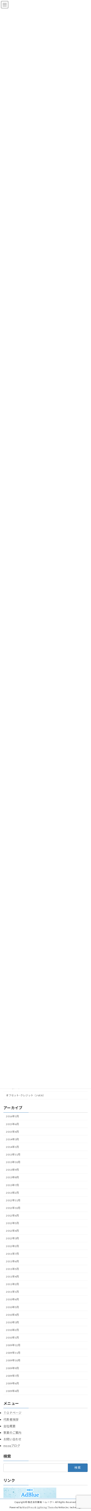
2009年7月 (12, 1375)
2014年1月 (12, 1147)
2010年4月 (12, 1314)
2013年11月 (13, 1154)
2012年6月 (12, 1215)
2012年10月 (13, 1208)
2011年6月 (12, 1261)
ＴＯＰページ (12, 1413)
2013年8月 (12, 1177)
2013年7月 (12, 1185)
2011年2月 (12, 1284)
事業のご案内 (12, 1432)
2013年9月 (12, 1170)
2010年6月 (12, 1299)
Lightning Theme (46, 1507)
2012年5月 (12, 1223)
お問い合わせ (12, 1439)
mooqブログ (11, 1445)
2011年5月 (12, 1269)
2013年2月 (12, 1192)
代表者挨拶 (10, 1419)
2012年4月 (12, 1231)
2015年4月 (12, 1131)
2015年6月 (12, 1124)
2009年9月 (12, 1368)
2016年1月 (12, 1116)
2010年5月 (12, 1307)
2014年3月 (12, 1139)
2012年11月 (13, 1200)
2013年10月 (13, 1162)
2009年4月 (12, 1391)
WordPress (28, 1507)
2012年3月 (12, 1238)
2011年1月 (12, 1292)
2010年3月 (12, 1322)
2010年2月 (12, 1330)
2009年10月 (13, 1360)
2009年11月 (13, 1353)
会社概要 (9, 1426)
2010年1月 (12, 1337)
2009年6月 (12, 1383)
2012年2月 (12, 1246)
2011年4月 (12, 1276)
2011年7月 (12, 1253)
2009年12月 (13, 1345)
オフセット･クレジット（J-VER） (25, 1095)
